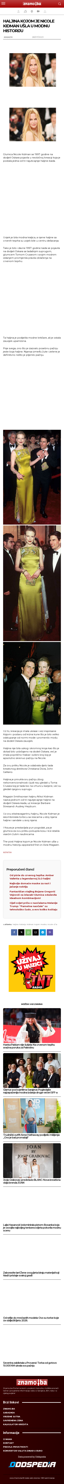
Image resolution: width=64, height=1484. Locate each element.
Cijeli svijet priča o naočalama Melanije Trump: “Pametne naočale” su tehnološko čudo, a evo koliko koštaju (33, 906)
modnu (44, 924)
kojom (37, 924)
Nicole (50, 924)
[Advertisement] (32, 199)
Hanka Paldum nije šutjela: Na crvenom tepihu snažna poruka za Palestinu (29, 1046)
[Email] (35, 932)
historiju (22, 924)
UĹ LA (55, 924)
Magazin (8, 37)
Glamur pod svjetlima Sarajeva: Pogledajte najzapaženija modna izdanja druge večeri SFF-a (30, 1091)
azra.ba (7, 852)
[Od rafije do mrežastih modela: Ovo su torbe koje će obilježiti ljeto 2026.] (32, 1298)
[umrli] (45, 11)
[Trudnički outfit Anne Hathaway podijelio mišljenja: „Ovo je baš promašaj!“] (32, 1115)
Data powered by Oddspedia (32, 1457)
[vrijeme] (25, 11)
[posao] (18, 11)
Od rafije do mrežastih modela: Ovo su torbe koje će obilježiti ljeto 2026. (31, 1319)
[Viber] (50, 932)
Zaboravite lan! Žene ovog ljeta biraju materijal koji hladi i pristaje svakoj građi (31, 1274)
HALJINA (15, 924)
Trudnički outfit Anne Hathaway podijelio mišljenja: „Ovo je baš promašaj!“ (31, 1136)
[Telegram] (43, 932)
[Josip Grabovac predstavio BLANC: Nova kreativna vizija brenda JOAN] (32, 1160)
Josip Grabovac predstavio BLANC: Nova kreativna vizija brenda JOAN (31, 1181)
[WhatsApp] (28, 932)
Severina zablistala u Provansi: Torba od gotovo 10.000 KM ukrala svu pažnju (30, 1364)
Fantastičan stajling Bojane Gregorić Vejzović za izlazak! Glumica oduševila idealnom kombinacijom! (33, 895)
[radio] (31, 11)
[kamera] (37, 11)
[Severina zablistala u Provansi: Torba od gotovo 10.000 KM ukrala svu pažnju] (32, 1343)
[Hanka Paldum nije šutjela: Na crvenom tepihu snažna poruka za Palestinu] (32, 1025)
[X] (21, 932)
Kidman (30, 924)
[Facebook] (14, 932)
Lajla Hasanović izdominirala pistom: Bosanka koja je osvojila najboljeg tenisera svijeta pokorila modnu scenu (32, 1227)
